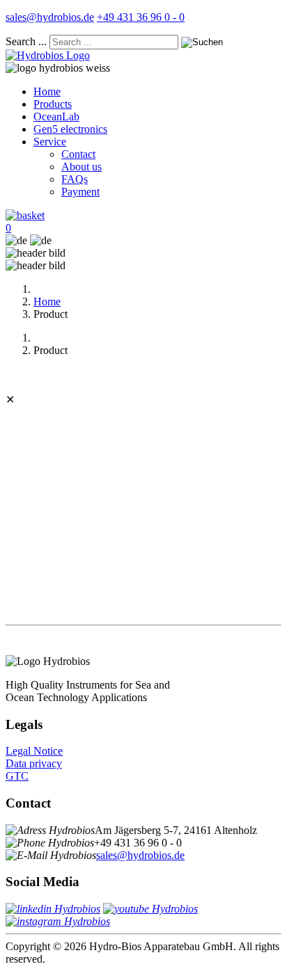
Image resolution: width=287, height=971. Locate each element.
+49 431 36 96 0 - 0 (141, 17)
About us (81, 166)
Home (47, 91)
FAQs (74, 179)
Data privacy (34, 763)
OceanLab (56, 116)
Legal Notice (34, 751)
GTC (17, 776)
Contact (78, 154)
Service (49, 141)
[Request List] (25, 215)
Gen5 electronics (70, 129)
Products (52, 104)
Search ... (26, 41)
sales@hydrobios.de (50, 17)
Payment (80, 192)
